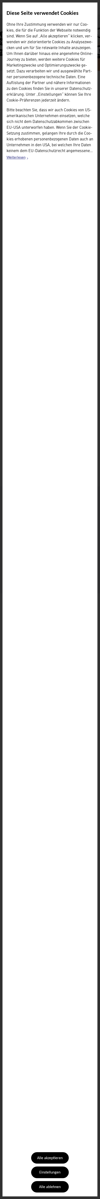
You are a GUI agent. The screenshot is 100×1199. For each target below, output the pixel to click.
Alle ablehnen (50, 1187)
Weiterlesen (18, 158)
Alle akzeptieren (50, 1158)
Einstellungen (49, 1173)
